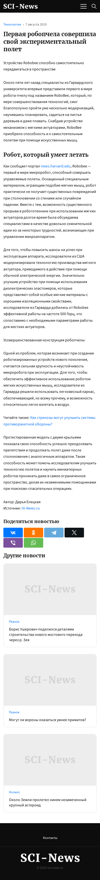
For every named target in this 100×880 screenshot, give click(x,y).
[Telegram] (54, 532)
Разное (14, 621)
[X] (74, 532)
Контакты (50, 838)
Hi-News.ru (31, 508)
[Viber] (13, 543)
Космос (14, 792)
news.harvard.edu (56, 166)
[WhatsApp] (33, 543)
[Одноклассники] (33, 532)
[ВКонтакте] (13, 532)
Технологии (12, 24)
